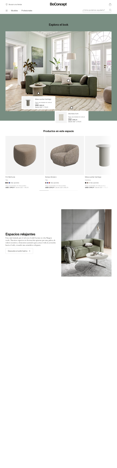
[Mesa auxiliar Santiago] (28, 103)
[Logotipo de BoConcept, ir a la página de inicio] (58, 4)
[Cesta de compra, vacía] (110, 4)
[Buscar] (110, 10)
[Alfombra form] (61, 117)
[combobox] (97, 10)
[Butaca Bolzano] (64, 155)
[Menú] (6, 10)
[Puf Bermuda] (24, 155)
